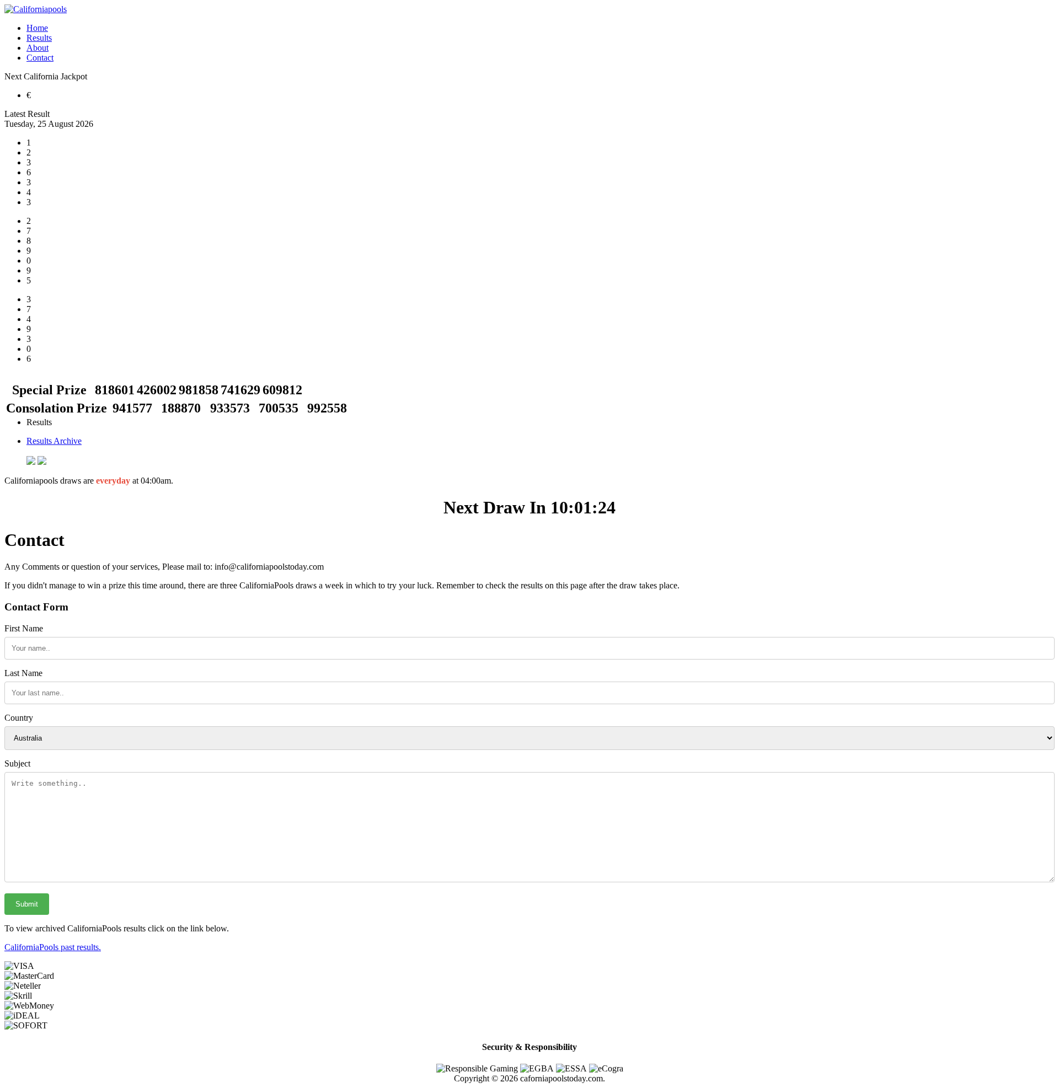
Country (18, 717)
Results (39, 37)
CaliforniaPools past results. (52, 947)
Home (37, 28)
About (37, 47)
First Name (23, 628)
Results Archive (54, 441)
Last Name (23, 673)
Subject (17, 763)
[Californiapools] (35, 9)
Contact (40, 57)
